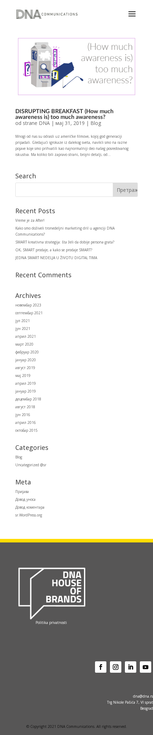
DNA (44, 123)
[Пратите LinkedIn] (130, 667)
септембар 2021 (29, 312)
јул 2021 (22, 320)
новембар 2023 (28, 305)
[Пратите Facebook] (100, 667)
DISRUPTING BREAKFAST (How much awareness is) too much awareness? (64, 114)
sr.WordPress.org (28, 515)
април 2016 (25, 422)
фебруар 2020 (27, 352)
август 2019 (25, 367)
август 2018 (25, 406)
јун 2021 (22, 328)
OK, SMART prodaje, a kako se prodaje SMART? (53, 249)
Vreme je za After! (29, 220)
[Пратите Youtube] (145, 667)
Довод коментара (29, 507)
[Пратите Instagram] (115, 667)
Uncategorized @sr (30, 464)
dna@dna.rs (143, 696)
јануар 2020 (25, 359)
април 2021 (25, 336)
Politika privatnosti (51, 622)
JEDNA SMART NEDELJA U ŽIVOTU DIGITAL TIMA (56, 257)
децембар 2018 (28, 399)
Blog (95, 123)
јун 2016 (22, 414)
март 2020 (24, 344)
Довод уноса (25, 499)
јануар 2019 (25, 391)
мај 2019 (23, 375)
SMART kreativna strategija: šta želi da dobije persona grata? (64, 242)
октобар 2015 (26, 430)
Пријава (22, 491)
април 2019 (25, 383)
